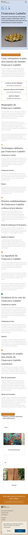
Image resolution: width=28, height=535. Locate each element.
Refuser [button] (9, 530)
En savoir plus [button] (7, 527)
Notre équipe (4, 514)
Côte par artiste (4, 512)
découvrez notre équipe (8, 414)
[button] (25, 2)
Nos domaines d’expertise (7, 510)
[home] (5, 2)
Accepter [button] (20, 530)
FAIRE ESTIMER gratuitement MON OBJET (11, 54)
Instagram (3, 517)
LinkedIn (3, 519)
